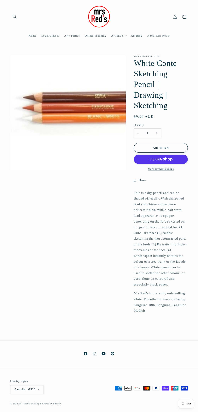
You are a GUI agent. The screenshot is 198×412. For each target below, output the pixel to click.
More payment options (161, 169)
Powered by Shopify (50, 404)
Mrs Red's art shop (29, 404)
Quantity (139, 125)
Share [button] (142, 180)
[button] (14, 16)
